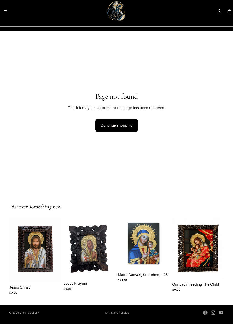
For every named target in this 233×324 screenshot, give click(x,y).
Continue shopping (117, 125)
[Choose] (162, 262)
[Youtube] (221, 312)
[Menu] (5, 11)
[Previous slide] (123, 244)
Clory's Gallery (29, 312)
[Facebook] (205, 312)
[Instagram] (213, 312)
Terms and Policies (116, 312)
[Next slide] (165, 244)
